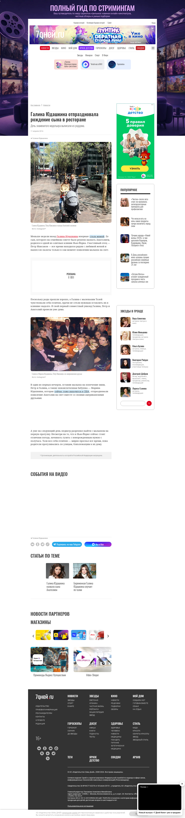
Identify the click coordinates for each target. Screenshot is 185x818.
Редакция (40, 724)
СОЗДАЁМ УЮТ (139, 700)
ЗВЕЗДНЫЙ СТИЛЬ (140, 740)
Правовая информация (46, 710)
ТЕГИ (70, 757)
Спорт (97, 55)
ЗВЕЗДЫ (71, 700)
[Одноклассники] (45, 748)
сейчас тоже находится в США (71, 391)
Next (108, 636)
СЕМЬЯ (136, 706)
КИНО (114, 696)
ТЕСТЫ (92, 737)
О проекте (40, 720)
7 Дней (109, 22)
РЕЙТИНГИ (94, 709)
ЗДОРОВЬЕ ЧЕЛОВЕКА (115, 729)
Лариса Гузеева (139, 388)
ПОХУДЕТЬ (115, 740)
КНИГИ (92, 731)
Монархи (88, 55)
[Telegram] (53, 753)
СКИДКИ (116, 757)
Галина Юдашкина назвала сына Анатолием (56, 586)
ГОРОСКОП (72, 728)
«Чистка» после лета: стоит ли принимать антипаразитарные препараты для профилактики (139, 204)
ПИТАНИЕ (115, 743)
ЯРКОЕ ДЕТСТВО (94, 758)
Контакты (40, 717)
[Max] (56, 748)
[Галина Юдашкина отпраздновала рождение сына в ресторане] (47, 544)
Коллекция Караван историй (96, 22)
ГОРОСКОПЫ (75, 723)
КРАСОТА (136, 731)
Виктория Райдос (140, 360)
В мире (105, 55)
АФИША (92, 728)
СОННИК (71, 731)
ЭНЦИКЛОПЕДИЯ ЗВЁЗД (96, 713)
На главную (35, 105)
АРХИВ (136, 757)
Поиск (153, 22)
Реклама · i (144, 787)
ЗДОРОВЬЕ (117, 723)
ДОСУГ (93, 723)
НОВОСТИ (73, 696)
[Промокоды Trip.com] (80, 635)
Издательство (42, 706)
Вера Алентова (139, 318)
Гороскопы (101, 48)
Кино (63, 48)
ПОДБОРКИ (115, 706)
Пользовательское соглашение (80, 806)
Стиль (131, 48)
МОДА (135, 728)
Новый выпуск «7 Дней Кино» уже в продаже (159, 812)
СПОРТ (70, 703)
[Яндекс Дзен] (48, 753)
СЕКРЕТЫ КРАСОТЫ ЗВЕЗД (141, 735)
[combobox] (132, 403)
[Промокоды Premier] (62, 635)
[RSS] (48, 758)
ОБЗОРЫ (114, 709)
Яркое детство (86, 48)
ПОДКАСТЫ (94, 734)
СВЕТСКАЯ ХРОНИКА (93, 701)
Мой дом (73, 48)
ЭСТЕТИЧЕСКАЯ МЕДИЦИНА (117, 747)
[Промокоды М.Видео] (98, 635)
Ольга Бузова (138, 346)
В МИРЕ (71, 706)
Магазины (41, 622)
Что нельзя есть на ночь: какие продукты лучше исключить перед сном (140, 222)
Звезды (55, 48)
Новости (45, 48)
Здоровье (121, 48)
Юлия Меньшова (139, 332)
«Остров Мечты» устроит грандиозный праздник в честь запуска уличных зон (139, 278)
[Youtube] (50, 748)
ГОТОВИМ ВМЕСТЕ (140, 703)
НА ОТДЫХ (137, 709)
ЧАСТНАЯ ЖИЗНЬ (96, 706)
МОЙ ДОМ (138, 696)
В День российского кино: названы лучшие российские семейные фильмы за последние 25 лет (140, 260)
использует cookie (69, 813)
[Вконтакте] (39, 748)
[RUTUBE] (42, 753)
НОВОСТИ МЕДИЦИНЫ (116, 735)
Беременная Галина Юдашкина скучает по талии (83, 586)
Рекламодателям (44, 713)
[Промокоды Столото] (44, 635)
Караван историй (79, 22)
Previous (33, 636)
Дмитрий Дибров (140, 373)
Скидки (140, 48)
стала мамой (97, 236)
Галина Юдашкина (40, 138)
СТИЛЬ (136, 723)
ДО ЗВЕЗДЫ (72, 734)
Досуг (111, 48)
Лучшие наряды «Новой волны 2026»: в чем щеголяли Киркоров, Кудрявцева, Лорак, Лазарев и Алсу (140, 240)
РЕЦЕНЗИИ (115, 703)
